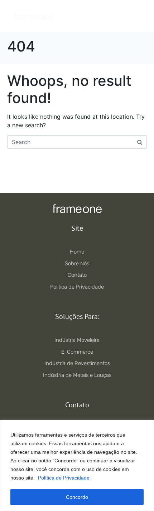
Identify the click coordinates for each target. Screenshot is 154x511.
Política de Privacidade (64, 478)
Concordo (77, 497)
